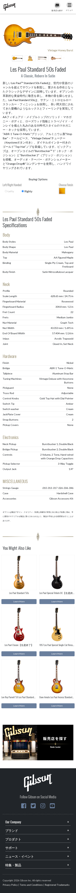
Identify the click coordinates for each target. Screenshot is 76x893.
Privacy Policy (10, 884)
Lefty (10, 191)
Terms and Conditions (31, 884)
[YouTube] (52, 806)
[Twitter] (33, 806)
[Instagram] (43, 806)
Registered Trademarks (57, 884)
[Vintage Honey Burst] (62, 191)
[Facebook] (23, 806)
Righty (28, 191)
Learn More (19, 601)
